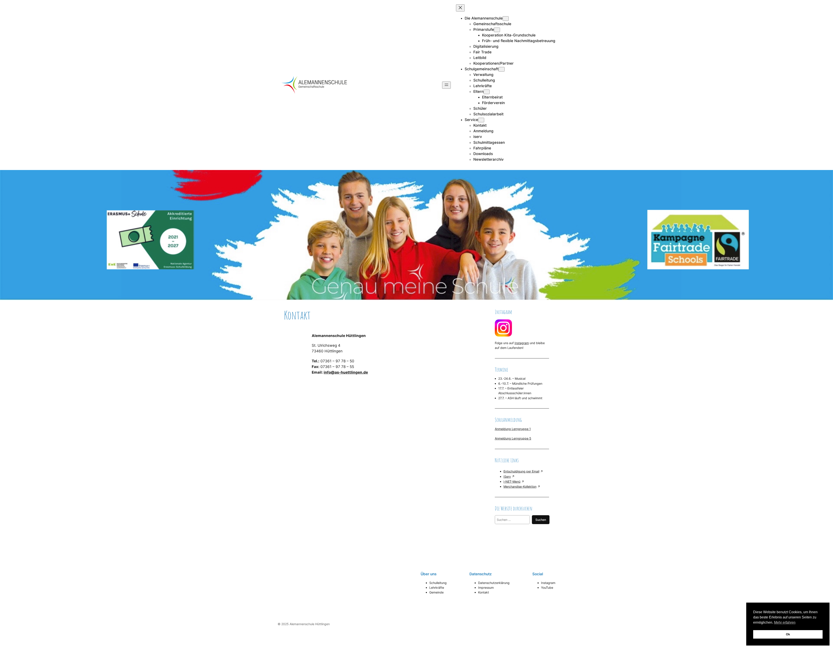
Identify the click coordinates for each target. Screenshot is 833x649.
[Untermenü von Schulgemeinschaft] (501, 69)
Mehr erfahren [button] (784, 622)
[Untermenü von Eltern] (487, 92)
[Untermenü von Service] (481, 120)
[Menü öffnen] (446, 85)
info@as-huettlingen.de (346, 372)
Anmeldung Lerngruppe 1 (513, 429)
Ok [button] (788, 634)
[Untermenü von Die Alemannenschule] (506, 18)
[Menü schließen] (460, 7)
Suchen (540, 519)
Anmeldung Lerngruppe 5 (513, 438)
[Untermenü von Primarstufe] (497, 30)
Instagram (522, 343)
